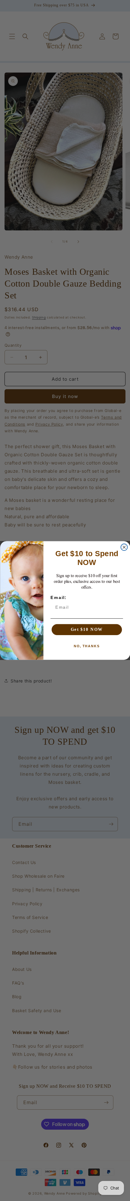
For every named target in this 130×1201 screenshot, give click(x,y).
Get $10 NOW (86, 629)
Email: (58, 597)
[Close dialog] (124, 547)
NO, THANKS (87, 646)
